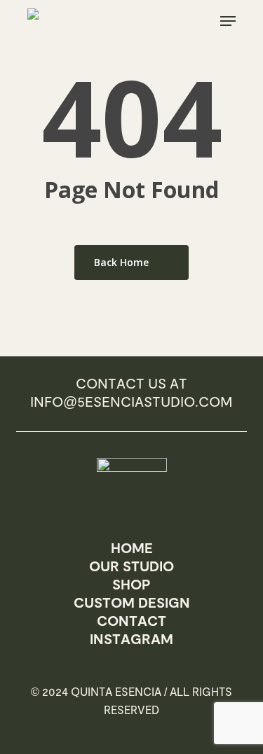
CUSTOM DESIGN (132, 602)
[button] (228, 21)
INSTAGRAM (131, 638)
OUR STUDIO (131, 565)
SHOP (131, 583)
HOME (132, 547)
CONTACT (131, 620)
